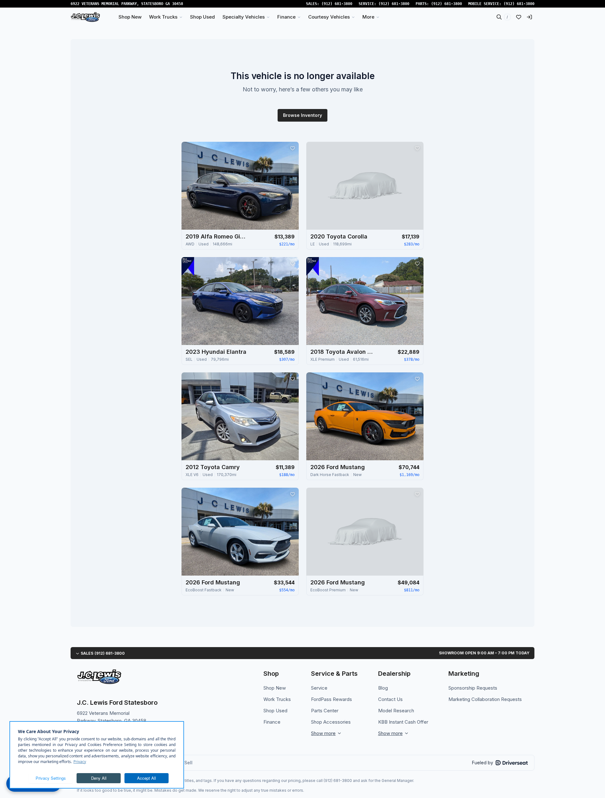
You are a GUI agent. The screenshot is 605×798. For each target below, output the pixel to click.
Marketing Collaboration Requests (485, 699)
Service (319, 688)
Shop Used (275, 711)
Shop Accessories (331, 722)
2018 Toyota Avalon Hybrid (341, 351)
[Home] (85, 17)
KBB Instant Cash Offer (403, 722)
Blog (383, 688)
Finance (271, 722)
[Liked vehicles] (519, 17)
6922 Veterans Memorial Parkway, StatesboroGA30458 (127, 4)
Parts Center (324, 711)
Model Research (396, 711)
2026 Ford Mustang (337, 467)
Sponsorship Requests (472, 688)
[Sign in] (529, 17)
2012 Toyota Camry (213, 467)
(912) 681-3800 (336, 4)
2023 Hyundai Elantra (216, 351)
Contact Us (390, 699)
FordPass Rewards (331, 699)
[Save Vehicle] (292, 148)
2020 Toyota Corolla (338, 236)
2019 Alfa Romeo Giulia (217, 236)
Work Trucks (277, 699)
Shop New (274, 688)
